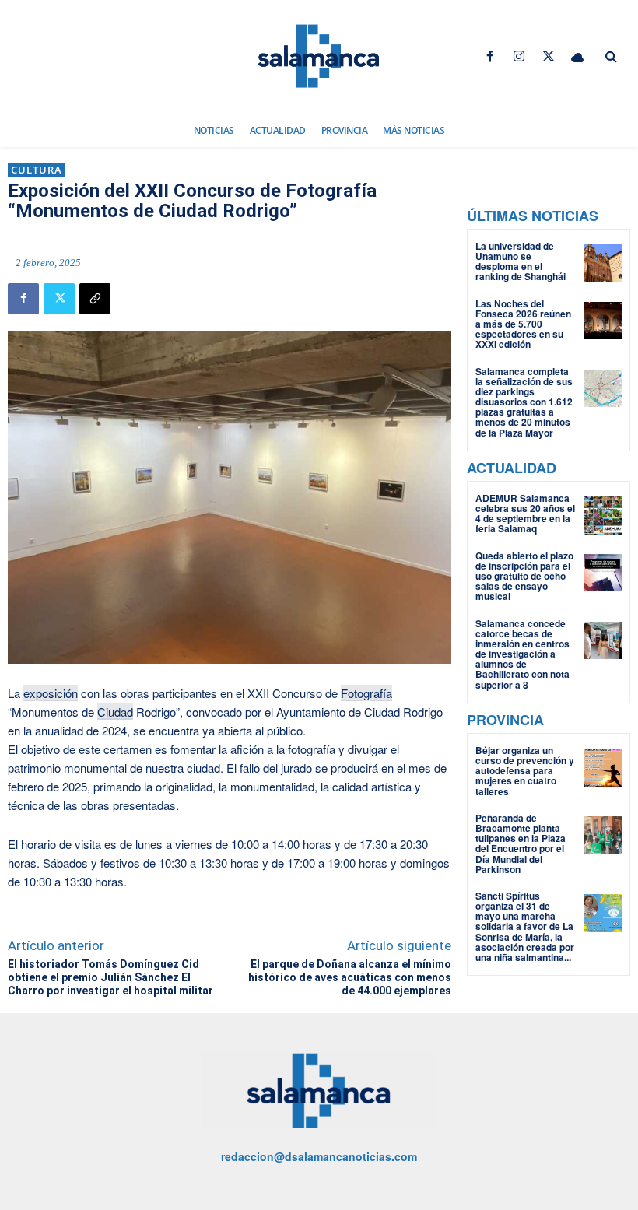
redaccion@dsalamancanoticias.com (319, 1156)
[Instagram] (519, 56)
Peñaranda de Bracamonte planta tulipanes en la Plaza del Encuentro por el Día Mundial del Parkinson (520, 843)
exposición (50, 693)
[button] (610, 56)
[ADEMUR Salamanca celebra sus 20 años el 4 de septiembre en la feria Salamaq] (603, 515)
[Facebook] (490, 56)
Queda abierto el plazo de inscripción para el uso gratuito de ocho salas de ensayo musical (524, 576)
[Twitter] (548, 56)
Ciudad (115, 711)
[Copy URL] (94, 298)
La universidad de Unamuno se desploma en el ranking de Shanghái (520, 261)
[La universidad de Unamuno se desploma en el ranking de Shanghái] (603, 263)
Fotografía (366, 693)
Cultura (36, 170)
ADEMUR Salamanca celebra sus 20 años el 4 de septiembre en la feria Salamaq (525, 513)
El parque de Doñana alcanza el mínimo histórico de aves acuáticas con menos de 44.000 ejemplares (349, 977)
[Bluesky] (576, 56)
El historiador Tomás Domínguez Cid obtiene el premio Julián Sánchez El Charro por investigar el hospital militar (110, 977)
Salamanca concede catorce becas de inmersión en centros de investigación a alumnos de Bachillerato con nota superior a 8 (522, 654)
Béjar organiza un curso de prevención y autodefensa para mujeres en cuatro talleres (524, 770)
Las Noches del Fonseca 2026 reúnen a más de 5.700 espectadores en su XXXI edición (523, 324)
